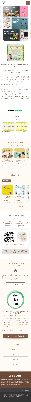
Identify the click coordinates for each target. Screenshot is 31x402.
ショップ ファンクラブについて (15, 284)
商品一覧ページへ (23, 206)
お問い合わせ (15, 349)
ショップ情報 (15, 345)
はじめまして (27, 105)
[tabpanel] (15, 23)
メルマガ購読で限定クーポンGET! (15, 244)
